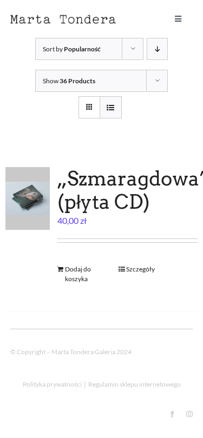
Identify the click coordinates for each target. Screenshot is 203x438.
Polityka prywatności (52, 384)
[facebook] (172, 414)
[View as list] (110, 107)
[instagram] (189, 414)
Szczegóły (140, 269)
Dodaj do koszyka (78, 274)
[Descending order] (157, 49)
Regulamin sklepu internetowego (134, 384)
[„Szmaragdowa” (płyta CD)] (27, 198)
